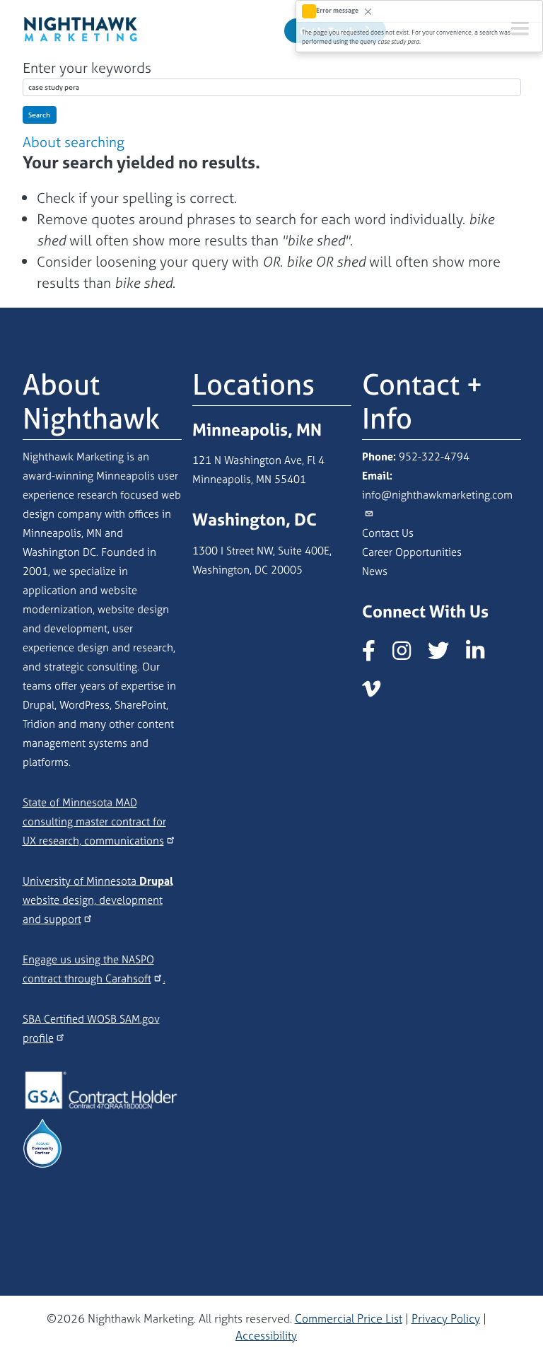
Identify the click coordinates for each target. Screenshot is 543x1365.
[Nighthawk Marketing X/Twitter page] (445, 654)
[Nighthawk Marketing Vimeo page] (378, 692)
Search (39, 115)
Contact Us (388, 532)
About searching (73, 141)
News (374, 571)
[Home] (81, 26)
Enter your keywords (87, 67)
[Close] (368, 11)
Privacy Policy (445, 1318)
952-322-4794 (434, 456)
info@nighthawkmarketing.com (437, 494)
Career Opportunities (412, 552)
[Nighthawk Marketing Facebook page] (376, 654)
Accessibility (266, 1335)
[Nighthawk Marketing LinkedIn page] (482, 654)
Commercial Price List (348, 1318)
